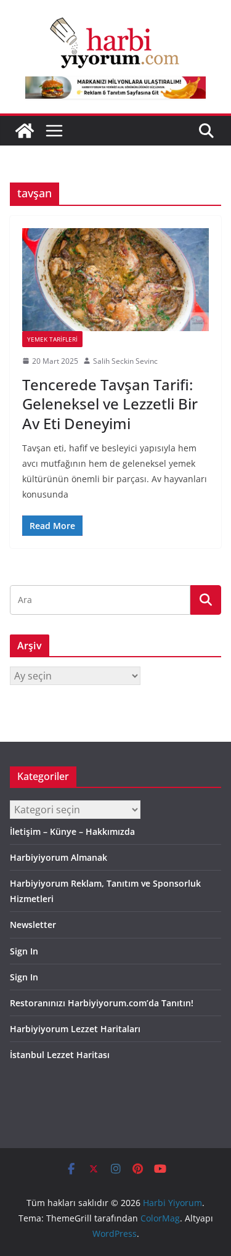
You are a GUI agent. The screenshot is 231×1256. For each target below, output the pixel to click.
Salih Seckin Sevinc (125, 361)
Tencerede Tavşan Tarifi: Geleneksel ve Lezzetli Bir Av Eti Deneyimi (110, 403)
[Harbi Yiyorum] (24, 131)
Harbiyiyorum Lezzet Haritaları (75, 1029)
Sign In (24, 951)
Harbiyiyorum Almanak (58, 857)
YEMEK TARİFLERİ (52, 339)
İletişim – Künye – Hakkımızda (72, 831)
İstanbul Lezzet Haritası (60, 1055)
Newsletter (33, 924)
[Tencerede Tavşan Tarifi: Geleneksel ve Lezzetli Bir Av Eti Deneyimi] (115, 279)
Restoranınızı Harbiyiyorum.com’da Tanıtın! (101, 1003)
